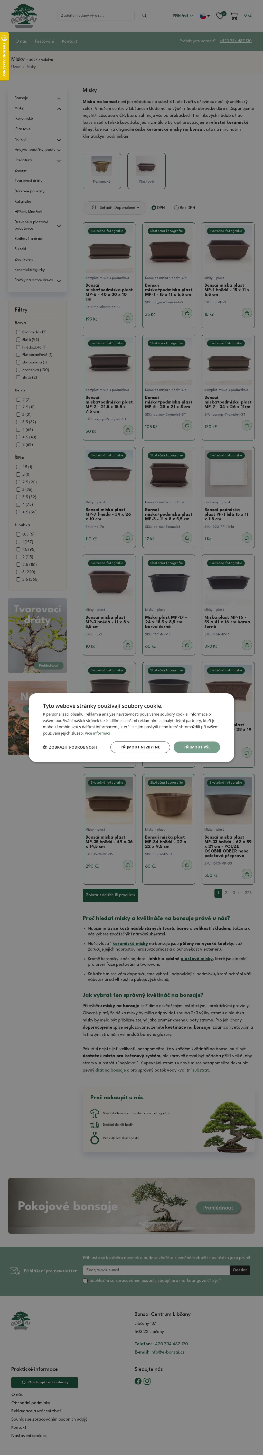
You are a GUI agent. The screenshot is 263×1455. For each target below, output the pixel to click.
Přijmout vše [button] (196, 747)
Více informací (97, 733)
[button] (70, 747)
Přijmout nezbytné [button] (140, 747)
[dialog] (131, 727)
